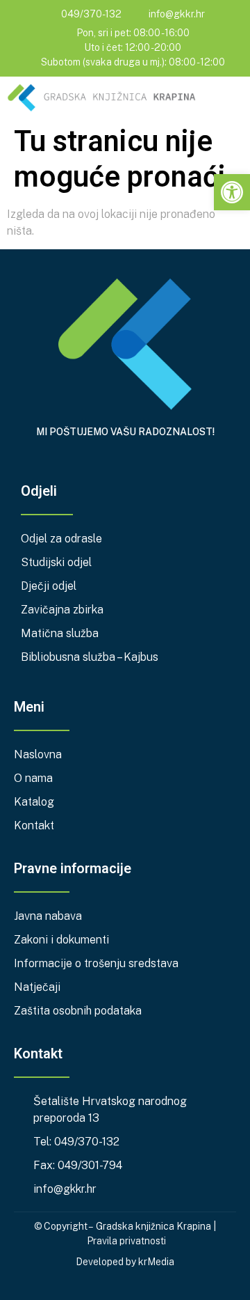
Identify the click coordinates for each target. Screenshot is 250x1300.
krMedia (156, 1261)
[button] (233, 99)
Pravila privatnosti (126, 1240)
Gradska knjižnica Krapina (153, 1226)
